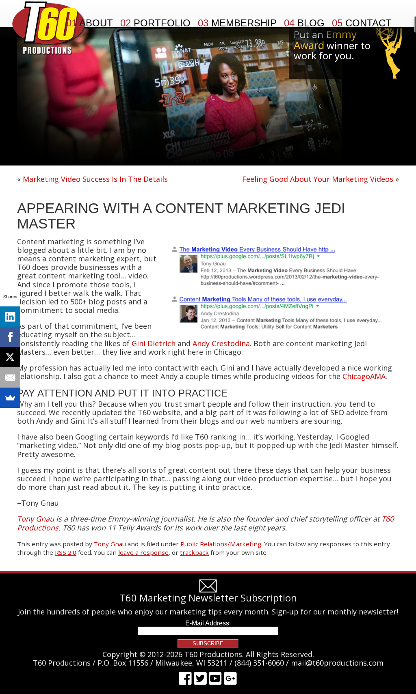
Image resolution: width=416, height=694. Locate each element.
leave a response (143, 552)
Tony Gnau (110, 544)
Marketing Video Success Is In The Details (95, 179)
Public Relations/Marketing (220, 544)
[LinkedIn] (10, 316)
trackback (194, 552)
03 (237, 23)
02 (155, 23)
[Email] (10, 377)
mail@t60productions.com (337, 663)
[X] (10, 357)
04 (304, 23)
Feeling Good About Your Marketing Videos (317, 179)
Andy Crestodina (221, 343)
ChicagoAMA (364, 376)
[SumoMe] (10, 398)
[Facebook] (10, 337)
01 (89, 23)
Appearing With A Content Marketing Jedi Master (181, 216)
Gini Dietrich (154, 343)
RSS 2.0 (65, 552)
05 (362, 23)
